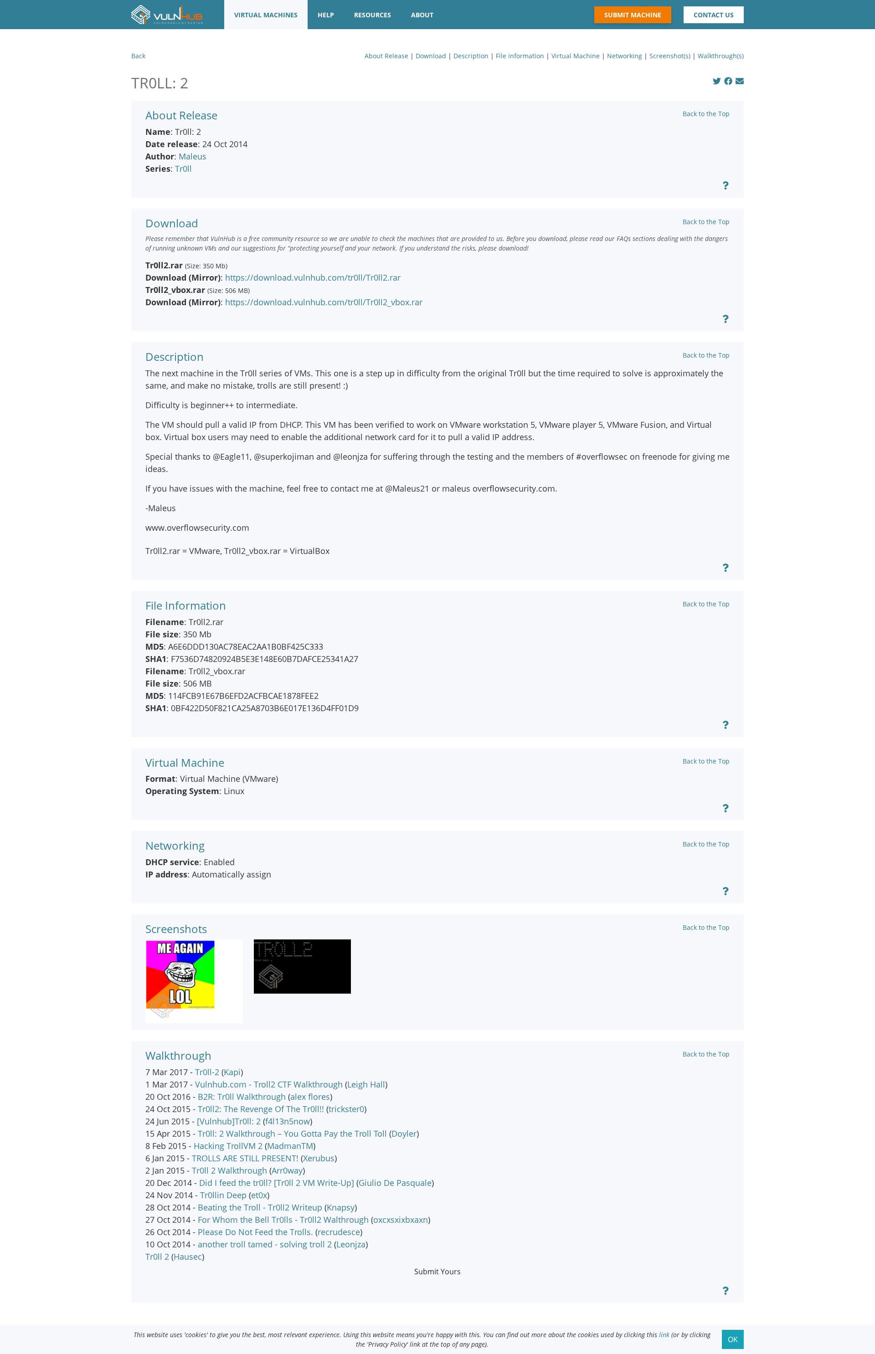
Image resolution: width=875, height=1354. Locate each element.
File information (520, 55)
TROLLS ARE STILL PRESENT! (245, 1158)
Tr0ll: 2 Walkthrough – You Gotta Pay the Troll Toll (292, 1133)
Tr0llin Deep (223, 1195)
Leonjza (350, 1244)
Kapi (232, 1072)
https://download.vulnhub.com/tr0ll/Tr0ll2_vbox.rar (323, 302)
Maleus (192, 156)
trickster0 (346, 1108)
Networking (624, 55)
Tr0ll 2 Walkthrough (229, 1170)
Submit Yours (437, 1272)
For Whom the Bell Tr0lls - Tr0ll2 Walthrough (283, 1219)
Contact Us (714, 14)
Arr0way (287, 1170)
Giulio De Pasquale (395, 1182)
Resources (372, 14)
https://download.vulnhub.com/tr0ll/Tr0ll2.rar (313, 277)
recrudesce (339, 1231)
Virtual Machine (575, 55)
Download (431, 55)
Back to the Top (706, 113)
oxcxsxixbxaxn (400, 1219)
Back (138, 55)
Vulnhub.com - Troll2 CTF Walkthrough (269, 1084)
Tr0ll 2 (157, 1256)
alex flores (310, 1096)
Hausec (188, 1256)
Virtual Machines (266, 14)
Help (326, 14)
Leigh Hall (366, 1084)
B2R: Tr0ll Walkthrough (242, 1096)
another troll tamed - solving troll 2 (265, 1244)
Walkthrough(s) (721, 55)
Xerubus (319, 1158)
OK (733, 1339)
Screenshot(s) (669, 55)
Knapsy (341, 1207)
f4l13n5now (287, 1121)
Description (471, 55)
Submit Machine (632, 14)
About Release (386, 55)
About (422, 14)
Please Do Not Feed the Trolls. (255, 1231)
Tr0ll (183, 168)
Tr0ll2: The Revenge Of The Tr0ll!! (261, 1108)
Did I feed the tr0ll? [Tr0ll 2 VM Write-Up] (276, 1182)
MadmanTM (290, 1145)
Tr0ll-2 (207, 1072)
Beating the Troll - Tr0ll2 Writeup (260, 1207)
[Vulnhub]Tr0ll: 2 (229, 1121)
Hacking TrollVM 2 (228, 1145)
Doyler (404, 1133)
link (664, 1334)
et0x (259, 1195)
